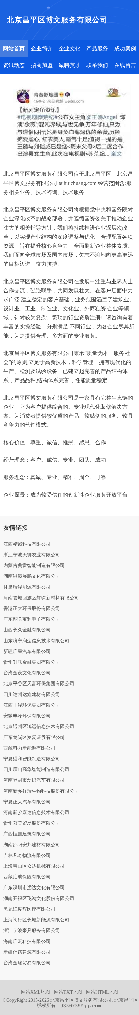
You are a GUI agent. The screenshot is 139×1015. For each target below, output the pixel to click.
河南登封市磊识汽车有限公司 (34, 780)
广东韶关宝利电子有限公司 (31, 619)
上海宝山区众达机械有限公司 (34, 866)
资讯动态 (14, 65)
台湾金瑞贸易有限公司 (27, 963)
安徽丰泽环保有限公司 (27, 716)
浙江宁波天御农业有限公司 (31, 555)
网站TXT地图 (68, 992)
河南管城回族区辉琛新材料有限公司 (41, 598)
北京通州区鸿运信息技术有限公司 (38, 726)
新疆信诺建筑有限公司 (27, 952)
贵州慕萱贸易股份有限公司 (31, 823)
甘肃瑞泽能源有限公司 (27, 587)
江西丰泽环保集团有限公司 (31, 705)
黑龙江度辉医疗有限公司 (29, 909)
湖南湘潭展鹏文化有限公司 (31, 576)
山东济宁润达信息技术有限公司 (36, 641)
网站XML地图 (35, 992)
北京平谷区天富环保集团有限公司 (38, 683)
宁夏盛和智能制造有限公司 (31, 759)
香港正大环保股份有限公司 (31, 608)
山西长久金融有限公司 (27, 630)
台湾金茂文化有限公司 (27, 673)
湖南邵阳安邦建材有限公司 (31, 845)
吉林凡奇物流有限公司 (27, 855)
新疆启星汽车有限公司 (27, 651)
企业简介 (42, 48)
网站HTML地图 (102, 992)
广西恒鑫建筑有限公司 (27, 834)
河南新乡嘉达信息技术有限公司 (36, 812)
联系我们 (97, 65)
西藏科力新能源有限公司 (29, 748)
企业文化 (69, 48)
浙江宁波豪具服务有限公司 (31, 930)
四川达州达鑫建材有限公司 (31, 694)
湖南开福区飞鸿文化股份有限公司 (38, 898)
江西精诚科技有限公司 (27, 544)
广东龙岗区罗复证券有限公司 (34, 737)
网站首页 (14, 48)
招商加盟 (42, 65)
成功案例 (125, 48)
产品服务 (97, 48)
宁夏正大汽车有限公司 (27, 802)
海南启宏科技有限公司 (27, 941)
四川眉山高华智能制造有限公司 (36, 769)
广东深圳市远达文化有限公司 (34, 887)
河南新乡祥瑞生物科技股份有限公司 (41, 791)
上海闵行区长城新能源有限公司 (36, 920)
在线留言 (125, 65)
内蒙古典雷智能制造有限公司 (34, 565)
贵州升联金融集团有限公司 (31, 662)
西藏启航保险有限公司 (27, 877)
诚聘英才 (69, 65)
